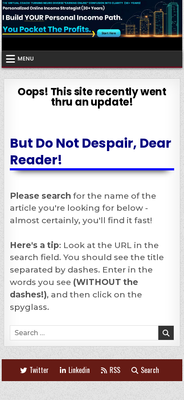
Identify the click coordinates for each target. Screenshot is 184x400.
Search (150, 370)
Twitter (39, 370)
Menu (26, 59)
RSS (115, 370)
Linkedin (79, 370)
